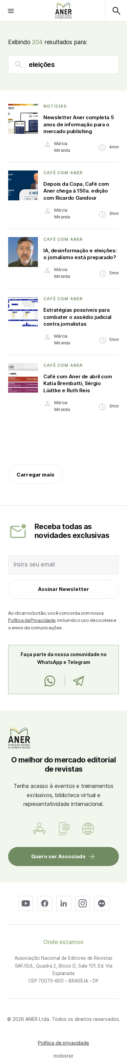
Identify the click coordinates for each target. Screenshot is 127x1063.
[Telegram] (78, 681)
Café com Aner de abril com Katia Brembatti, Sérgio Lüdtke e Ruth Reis (77, 383)
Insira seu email (34, 564)
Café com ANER (63, 172)
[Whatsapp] (50, 681)
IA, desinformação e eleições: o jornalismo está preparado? (80, 253)
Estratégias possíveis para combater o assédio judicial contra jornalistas (77, 317)
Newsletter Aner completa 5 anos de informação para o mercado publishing (78, 124)
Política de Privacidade (32, 620)
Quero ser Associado (58, 856)
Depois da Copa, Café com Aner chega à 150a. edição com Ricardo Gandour (76, 191)
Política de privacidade (63, 1043)
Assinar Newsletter (63, 589)
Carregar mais (36, 474)
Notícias (55, 106)
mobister (63, 1056)
